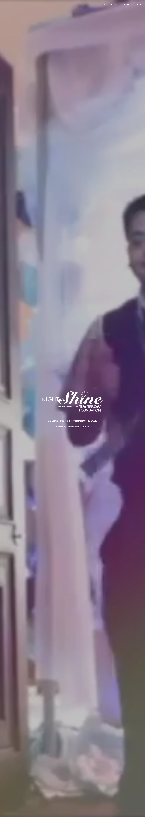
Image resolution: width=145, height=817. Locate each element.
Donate (115, 4)
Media (126, 4)
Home (103, 4)
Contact (138, 4)
